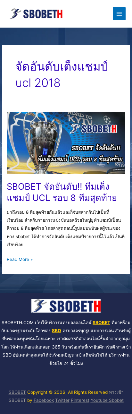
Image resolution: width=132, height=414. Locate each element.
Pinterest (80, 400)
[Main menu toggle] (119, 13)
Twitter (62, 400)
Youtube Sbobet (107, 400)
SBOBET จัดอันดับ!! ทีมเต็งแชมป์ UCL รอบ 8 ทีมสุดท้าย (62, 192)
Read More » (20, 258)
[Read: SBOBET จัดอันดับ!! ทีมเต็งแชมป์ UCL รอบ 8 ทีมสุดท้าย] (66, 142)
